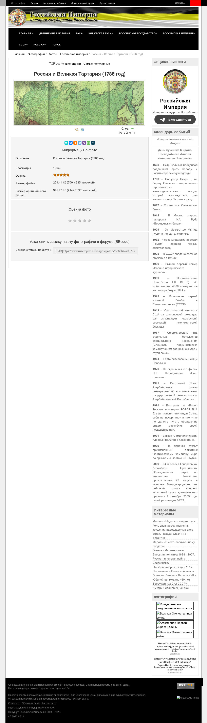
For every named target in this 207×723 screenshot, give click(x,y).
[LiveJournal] (93, 143)
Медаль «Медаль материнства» (174, 521)
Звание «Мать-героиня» (169, 550)
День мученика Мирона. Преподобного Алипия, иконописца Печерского (175, 154)
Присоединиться (179, 119)
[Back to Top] (199, 682)
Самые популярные (96, 63)
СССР (22, 44)
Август (175, 143)
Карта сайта (49, 703)
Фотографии (18, 3)
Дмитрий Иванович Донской (171, 588)
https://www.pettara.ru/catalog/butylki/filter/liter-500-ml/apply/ (175, 668)
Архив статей (107, 3)
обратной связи (120, 684)
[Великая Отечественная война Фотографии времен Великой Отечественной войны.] (175, 615)
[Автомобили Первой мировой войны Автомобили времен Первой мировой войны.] (175, 624)
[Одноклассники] (75, 143)
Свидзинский (161, 563)
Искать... (180, 3)
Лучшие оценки (71, 63)
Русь (79, 33)
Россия (39, 44)
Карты (53, 54)
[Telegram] (79, 143)
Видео (34, 3)
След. (125, 128)
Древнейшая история (54, 33)
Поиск (56, 44)
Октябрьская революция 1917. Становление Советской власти (173, 569)
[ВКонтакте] (71, 143)
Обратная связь (31, 703)
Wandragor (48, 707)
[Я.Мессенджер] (66, 143)
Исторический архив (82, 3)
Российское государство (137, 33)
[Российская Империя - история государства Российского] (53, 17)
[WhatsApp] (88, 143)
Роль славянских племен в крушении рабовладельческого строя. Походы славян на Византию (173, 531)
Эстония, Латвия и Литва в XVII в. (175, 575)
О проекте (14, 703)
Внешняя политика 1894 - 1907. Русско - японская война (174, 556)
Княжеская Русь (100, 33)
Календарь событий (54, 3)
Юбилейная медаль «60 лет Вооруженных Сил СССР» (171, 581)
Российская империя (178, 33)
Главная (25, 33)
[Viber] (84, 143)
